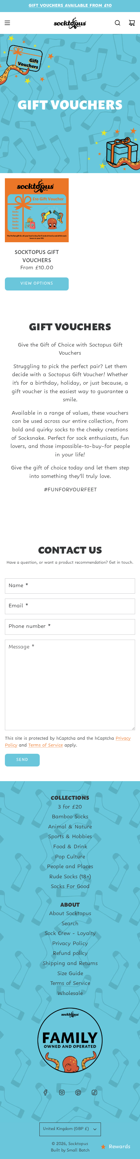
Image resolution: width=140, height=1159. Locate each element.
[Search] (117, 23)
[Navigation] (7, 23)
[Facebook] (45, 1092)
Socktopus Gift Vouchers (37, 255)
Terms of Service (45, 745)
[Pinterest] (78, 1092)
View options (37, 284)
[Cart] (132, 23)
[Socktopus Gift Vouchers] (37, 210)
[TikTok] (94, 1092)
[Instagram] (62, 1092)
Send (22, 760)
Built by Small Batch (70, 1150)
